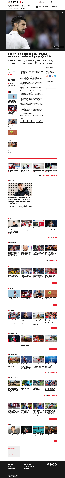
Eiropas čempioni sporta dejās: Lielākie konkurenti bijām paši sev (51, 435)
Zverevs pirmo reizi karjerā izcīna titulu (12, 125)
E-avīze (11, 466)
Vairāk (40, 175)
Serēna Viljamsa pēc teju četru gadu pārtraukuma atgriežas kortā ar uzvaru (12, 113)
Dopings (9, 86)
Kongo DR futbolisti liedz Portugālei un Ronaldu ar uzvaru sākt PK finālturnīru (50, 277)
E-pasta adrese (49, 87)
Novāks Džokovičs (11, 85)
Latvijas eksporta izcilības (14, 8)
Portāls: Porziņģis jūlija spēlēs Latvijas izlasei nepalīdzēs (38, 253)
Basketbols (12, 242)
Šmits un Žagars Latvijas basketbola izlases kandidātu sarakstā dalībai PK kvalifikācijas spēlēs (14, 254)
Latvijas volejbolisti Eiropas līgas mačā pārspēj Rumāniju (50, 321)
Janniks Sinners (11, 88)
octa (17, 450)
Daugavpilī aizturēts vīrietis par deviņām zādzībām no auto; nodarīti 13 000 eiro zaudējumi (50, 413)
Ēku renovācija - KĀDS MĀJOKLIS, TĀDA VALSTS (23, 5)
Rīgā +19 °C (41, 6)
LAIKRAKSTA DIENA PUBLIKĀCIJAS (18, 161)
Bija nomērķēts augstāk (38, 171)
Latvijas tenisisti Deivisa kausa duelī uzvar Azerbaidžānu (12, 101)
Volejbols (12, 310)
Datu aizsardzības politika (13, 475)
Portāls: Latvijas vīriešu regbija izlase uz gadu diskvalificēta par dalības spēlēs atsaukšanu (14, 435)
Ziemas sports (13, 401)
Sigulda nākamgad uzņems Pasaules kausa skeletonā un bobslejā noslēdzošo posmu (13, 412)
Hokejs (11, 218)
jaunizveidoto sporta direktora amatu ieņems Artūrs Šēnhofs (26, 253)
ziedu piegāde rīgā (11, 448)
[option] (32, 31)
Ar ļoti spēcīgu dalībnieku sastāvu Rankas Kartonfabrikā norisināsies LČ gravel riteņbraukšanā (13, 389)
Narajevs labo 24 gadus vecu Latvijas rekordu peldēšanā (38, 434)
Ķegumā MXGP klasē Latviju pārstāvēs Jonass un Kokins (25, 344)
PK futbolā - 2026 (24, 8)
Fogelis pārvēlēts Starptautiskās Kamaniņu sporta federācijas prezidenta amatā (26, 413)
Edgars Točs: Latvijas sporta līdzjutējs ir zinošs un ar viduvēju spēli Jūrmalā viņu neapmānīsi (38, 322)
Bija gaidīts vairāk (25, 171)
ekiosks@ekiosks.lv (53, 472)
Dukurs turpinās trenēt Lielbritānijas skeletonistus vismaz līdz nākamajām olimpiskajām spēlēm (38, 413)
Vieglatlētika (13, 354)
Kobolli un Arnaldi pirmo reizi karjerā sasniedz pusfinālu (12, 137)
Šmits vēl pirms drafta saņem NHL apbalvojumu (51, 228)
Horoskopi (28, 464)
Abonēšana (12, 464)
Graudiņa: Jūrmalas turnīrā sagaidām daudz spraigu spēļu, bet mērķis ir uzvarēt (26, 321)
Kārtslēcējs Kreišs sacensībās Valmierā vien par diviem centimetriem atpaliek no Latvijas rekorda (26, 366)
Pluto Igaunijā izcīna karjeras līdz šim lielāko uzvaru (26, 388)
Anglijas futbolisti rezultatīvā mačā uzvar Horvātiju (26, 276)
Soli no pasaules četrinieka (25, 434)
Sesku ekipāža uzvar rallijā (50, 343)
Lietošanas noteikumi (12, 474)
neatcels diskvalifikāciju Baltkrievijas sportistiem (50, 365)
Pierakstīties (52, 92)
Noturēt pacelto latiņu (13, 171)
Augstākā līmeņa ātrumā (51, 171)
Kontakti (27, 468)
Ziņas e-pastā (29, 466)
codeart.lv (15, 476)
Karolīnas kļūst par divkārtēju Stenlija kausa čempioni (26, 229)
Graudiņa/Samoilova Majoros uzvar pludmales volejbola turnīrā (12, 321)
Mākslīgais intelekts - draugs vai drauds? (17, 6)
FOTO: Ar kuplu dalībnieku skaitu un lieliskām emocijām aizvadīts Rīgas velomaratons (50, 389)
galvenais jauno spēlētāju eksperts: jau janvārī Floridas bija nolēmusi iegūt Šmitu (19, 200)
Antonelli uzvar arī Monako (12, 343)
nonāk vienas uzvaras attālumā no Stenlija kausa (38, 229)
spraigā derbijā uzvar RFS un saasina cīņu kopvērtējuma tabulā (38, 277)
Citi (10, 424)
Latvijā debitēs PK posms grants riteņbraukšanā (37, 388)
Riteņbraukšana (14, 377)
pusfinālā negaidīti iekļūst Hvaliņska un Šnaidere (12, 149)
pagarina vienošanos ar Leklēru (38, 343)
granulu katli (11, 454)
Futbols (11, 266)
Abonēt (48, 2)
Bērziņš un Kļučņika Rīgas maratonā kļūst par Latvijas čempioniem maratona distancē (38, 365)
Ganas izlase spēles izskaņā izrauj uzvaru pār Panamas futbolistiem (13, 277)
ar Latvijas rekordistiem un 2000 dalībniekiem (13, 365)
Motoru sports (13, 333)
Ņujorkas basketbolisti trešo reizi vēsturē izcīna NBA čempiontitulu (51, 254)
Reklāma (11, 468)
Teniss (10, 74)
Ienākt (55, 2)
